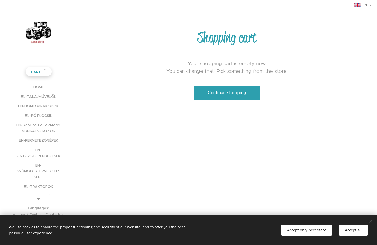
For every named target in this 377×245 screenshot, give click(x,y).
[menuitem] (38, 87)
